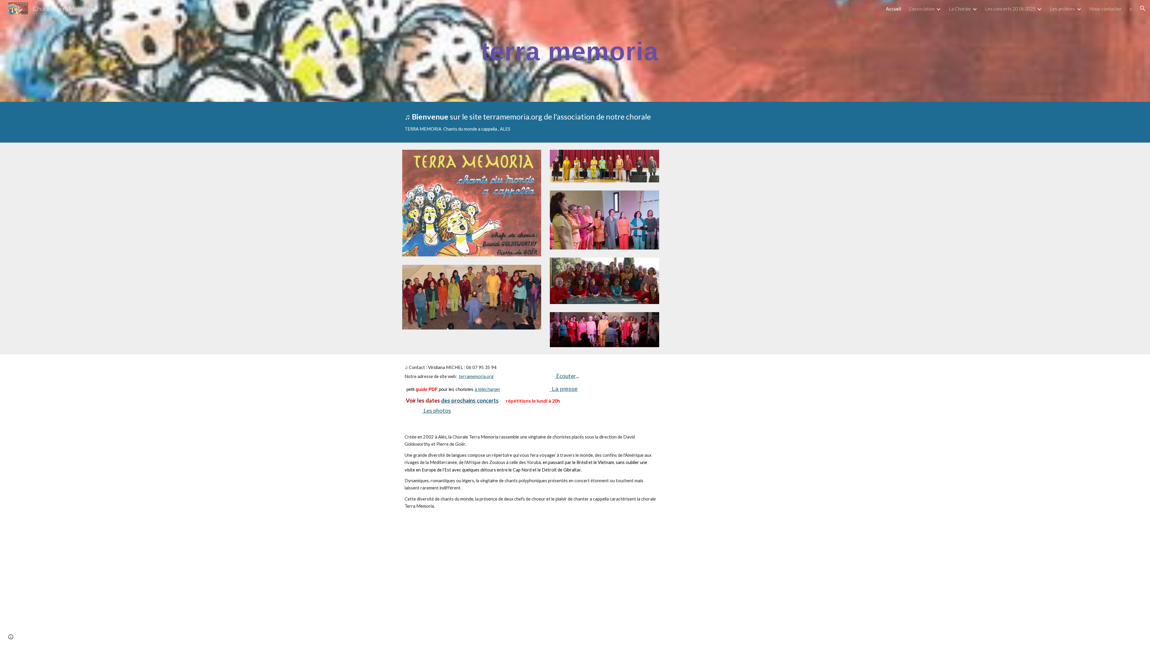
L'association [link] (922, 8)
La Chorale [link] (960, 8)
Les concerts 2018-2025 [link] (1010, 8)
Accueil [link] (893, 8)
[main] (575, 50)
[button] (1143, 8)
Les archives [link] (1062, 8)
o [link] (1130, 8)
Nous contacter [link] (1105, 8)
